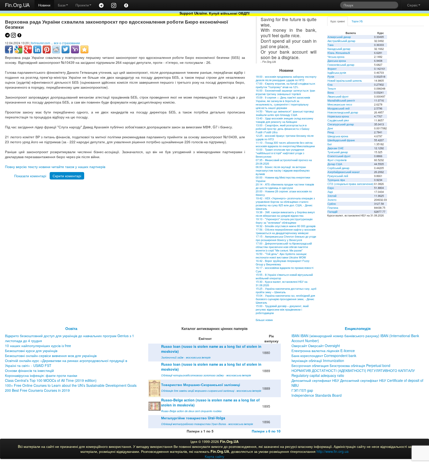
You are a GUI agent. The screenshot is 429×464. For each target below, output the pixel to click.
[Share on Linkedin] (37, 49)
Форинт (332, 69)
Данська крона (336, 61)
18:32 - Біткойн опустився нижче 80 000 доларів (286, 226)
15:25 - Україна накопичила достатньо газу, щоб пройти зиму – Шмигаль (286, 290)
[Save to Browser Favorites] (84, 49)
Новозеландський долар (342, 112)
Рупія (330, 76)
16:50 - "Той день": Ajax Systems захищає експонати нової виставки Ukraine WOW (281, 255)
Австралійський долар (341, 41)
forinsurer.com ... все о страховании (55, 43)
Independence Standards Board (316, 395)
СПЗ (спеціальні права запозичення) (350, 184)
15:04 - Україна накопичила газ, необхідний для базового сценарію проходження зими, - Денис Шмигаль (285, 299)
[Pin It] (47, 49)
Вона (330, 92)
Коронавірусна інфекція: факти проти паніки (41, 375)
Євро (330, 188)
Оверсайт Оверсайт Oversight (315, 345)
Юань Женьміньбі (338, 53)
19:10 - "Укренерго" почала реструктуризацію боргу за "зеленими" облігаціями (284, 220)
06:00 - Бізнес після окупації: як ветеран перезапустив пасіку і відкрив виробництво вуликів (283, 170)
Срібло (331, 204)
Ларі (330, 192)
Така (330, 45)
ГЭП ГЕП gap (302, 390)
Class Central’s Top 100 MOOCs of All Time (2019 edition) (51, 380)
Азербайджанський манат (343, 172)
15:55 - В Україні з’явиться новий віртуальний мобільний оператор (284, 276)
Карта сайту (214, 456)
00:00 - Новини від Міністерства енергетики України (283, 179)
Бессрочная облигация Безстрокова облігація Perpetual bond (340, 365)
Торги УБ (357, 21)
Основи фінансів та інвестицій (29, 370)
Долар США (334, 164)
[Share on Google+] (28, 49)
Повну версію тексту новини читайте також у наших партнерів (55, 166)
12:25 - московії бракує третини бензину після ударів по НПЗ (285, 137)
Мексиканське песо (339, 104)
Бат (329, 144)
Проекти (82, 4)
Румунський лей (337, 176)
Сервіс (412, 4)
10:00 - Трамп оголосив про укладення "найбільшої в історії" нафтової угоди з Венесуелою (280, 153)
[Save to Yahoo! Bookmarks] (75, 49)
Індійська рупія (336, 72)
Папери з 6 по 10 (266, 430)
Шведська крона (337, 136)
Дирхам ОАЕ (335, 148)
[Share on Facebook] (9, 49)
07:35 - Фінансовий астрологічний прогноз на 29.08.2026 (284, 161)
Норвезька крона (338, 116)
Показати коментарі (30, 175)
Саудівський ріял (338, 120)
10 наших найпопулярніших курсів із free (38, 345)
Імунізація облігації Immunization (317, 360)
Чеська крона (335, 57)
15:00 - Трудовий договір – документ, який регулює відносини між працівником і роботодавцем (282, 309)
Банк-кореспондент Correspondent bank (323, 355)
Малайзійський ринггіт (341, 100)
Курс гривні (337, 21)
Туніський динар (337, 152)
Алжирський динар (339, 37)
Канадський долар (338, 49)
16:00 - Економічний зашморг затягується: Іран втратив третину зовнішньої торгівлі (285, 92)
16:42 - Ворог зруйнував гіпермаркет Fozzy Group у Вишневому (282, 262)
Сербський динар (338, 168)
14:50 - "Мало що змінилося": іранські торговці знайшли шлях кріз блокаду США (285, 113)
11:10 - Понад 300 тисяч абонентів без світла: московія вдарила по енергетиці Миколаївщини (285, 144)
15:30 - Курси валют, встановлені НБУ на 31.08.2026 (281, 283)
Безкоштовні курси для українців (31, 350)
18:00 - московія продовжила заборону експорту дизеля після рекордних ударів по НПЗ (286, 78)
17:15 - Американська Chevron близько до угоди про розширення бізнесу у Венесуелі (286, 238)
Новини (44, 4)
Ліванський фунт (338, 96)
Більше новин (264, 320)
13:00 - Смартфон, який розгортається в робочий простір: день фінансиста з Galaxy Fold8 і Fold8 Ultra (282, 128)
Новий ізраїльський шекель (344, 80)
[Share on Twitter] (66, 49)
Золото (331, 200)
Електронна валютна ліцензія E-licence (323, 350)
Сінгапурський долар (340, 124)
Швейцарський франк (341, 140)
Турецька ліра (336, 180)
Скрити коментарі (67, 175)
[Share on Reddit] (56, 49)
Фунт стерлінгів (337, 160)
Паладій (332, 212)
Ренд (330, 132)
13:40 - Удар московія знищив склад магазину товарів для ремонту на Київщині (284, 120)
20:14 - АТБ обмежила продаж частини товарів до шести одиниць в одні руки (285, 186)
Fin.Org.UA (17, 4)
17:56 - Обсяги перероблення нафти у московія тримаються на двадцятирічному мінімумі (286, 231)
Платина (332, 208)
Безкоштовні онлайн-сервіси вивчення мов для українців (51, 355)
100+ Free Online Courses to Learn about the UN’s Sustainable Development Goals (71, 385)
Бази (62, 4)
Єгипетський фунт (339, 156)
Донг (330, 128)
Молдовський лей (338, 108)
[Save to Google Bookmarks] (18, 49)
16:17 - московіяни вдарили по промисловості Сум (284, 269)
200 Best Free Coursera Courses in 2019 (37, 390)
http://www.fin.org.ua (333, 451)
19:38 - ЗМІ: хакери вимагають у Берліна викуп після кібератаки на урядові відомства (285, 213)
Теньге (331, 88)
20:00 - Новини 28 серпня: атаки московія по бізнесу (284, 193)
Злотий (331, 196)
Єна (329, 84)
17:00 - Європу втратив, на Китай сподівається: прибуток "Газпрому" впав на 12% (286, 85)
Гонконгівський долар (340, 65)
